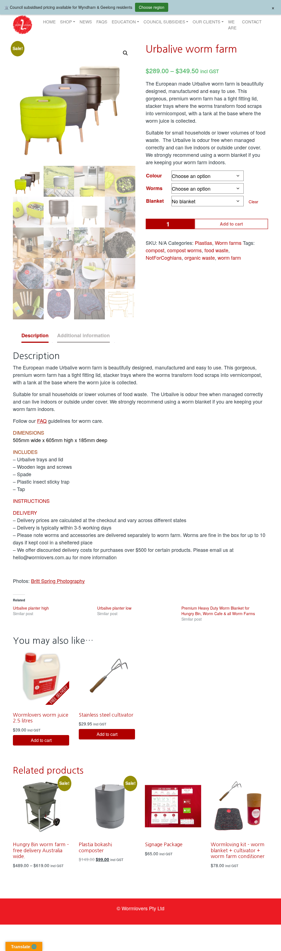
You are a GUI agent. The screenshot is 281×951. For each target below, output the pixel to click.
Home (49, 21)
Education (124, 21)
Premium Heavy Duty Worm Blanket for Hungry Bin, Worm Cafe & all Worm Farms (218, 610)
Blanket (155, 200)
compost (155, 250)
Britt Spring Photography (58, 580)
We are (232, 25)
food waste (216, 250)
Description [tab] (35, 335)
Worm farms (228, 242)
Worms (154, 188)
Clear (253, 201)
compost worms (184, 250)
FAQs (101, 21)
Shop (66, 21)
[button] (22, 24)
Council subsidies (164, 21)
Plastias (203, 242)
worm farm (229, 257)
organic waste (199, 257)
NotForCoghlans (164, 257)
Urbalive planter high (31, 608)
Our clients (206, 21)
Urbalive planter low (114, 608)
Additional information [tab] (83, 335)
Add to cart (231, 224)
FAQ (42, 420)
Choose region (151, 7)
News (86, 21)
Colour (154, 175)
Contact (252, 21)
